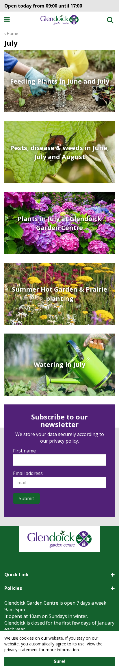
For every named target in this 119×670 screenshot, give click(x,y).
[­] (7, 19)
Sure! (60, 661)
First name (24, 451)
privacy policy (63, 441)
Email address (28, 473)
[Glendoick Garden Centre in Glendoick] (59, 19)
